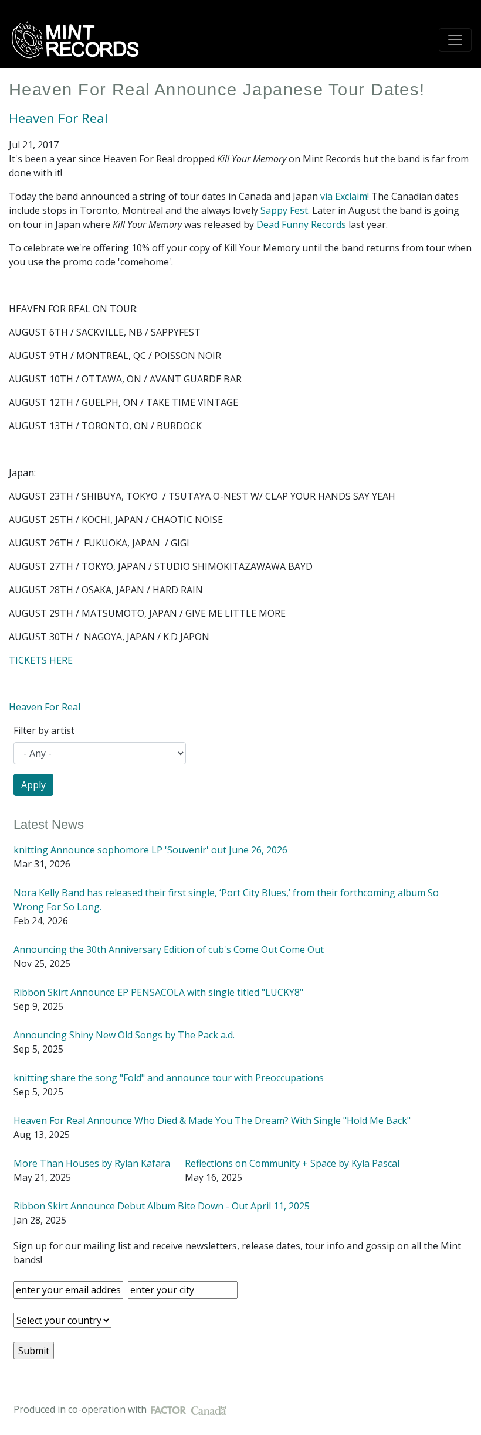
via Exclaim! (344, 196)
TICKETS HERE (41, 660)
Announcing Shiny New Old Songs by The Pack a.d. (124, 1035)
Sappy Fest (284, 210)
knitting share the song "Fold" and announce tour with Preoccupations (168, 1077)
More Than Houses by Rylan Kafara (91, 1163)
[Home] (79, 39)
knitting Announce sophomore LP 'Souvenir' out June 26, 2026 (150, 849)
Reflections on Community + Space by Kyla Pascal (292, 1163)
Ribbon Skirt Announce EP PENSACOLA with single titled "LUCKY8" (158, 992)
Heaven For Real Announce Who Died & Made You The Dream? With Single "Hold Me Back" (212, 1120)
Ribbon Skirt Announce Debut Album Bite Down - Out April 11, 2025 (161, 1206)
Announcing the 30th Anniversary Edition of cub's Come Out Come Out (168, 949)
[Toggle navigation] (455, 40)
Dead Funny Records (301, 224)
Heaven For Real (58, 118)
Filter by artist (43, 730)
